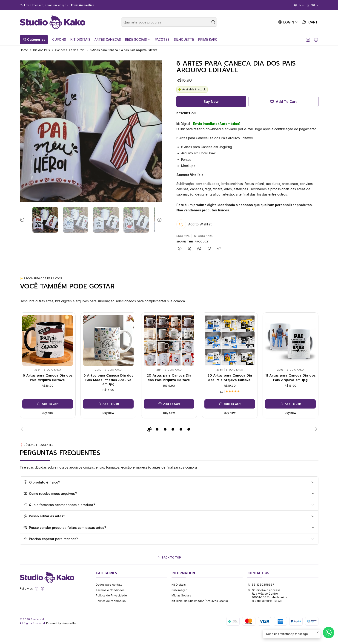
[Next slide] (158, 220)
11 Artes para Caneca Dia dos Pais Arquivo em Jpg (290, 377)
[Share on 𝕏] (189, 249)
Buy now (47, 413)
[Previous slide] (23, 220)
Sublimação (179, 590)
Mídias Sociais (181, 595)
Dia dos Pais (41, 50)
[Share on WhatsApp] (199, 249)
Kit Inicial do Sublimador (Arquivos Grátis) (200, 601)
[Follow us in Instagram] (308, 39)
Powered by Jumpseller (61, 623)
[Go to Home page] (52, 22)
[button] (34, 39)
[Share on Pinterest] (209, 249)
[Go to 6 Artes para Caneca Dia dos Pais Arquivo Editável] (47, 340)
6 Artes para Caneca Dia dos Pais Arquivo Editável (48, 377)
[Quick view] (27, 339)
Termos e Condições (110, 590)
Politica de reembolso (111, 601)
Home (24, 50)
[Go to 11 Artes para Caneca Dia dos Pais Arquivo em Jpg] (290, 340)
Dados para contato (109, 584)
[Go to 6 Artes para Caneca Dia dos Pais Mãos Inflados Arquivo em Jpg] (108, 340)
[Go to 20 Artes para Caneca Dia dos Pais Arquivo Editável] (169, 340)
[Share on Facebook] (179, 249)
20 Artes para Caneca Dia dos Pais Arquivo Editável (169, 377)
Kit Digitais (179, 584)
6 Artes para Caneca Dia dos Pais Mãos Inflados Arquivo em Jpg (108, 379)
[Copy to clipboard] (218, 249)
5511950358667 (263, 584)
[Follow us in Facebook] (316, 39)
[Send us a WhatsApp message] (328, 632)
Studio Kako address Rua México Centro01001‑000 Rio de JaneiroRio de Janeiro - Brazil (269, 595)
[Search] (213, 22)
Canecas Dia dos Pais (70, 50)
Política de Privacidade (111, 595)
